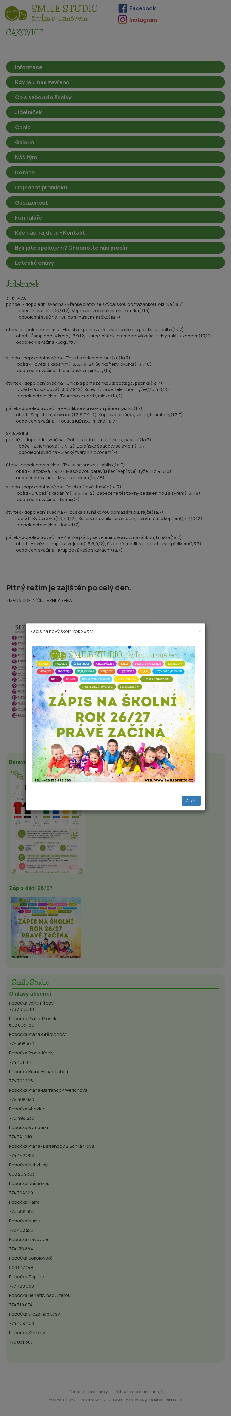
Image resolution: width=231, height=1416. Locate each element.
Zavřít (191, 801)
